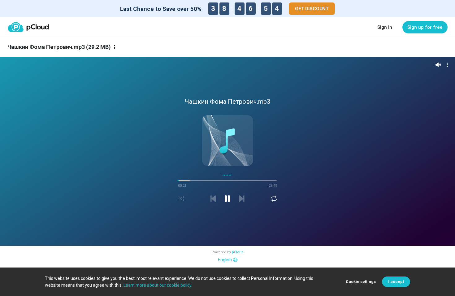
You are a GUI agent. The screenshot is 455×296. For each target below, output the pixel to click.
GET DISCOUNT (312, 8)
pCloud (238, 252)
